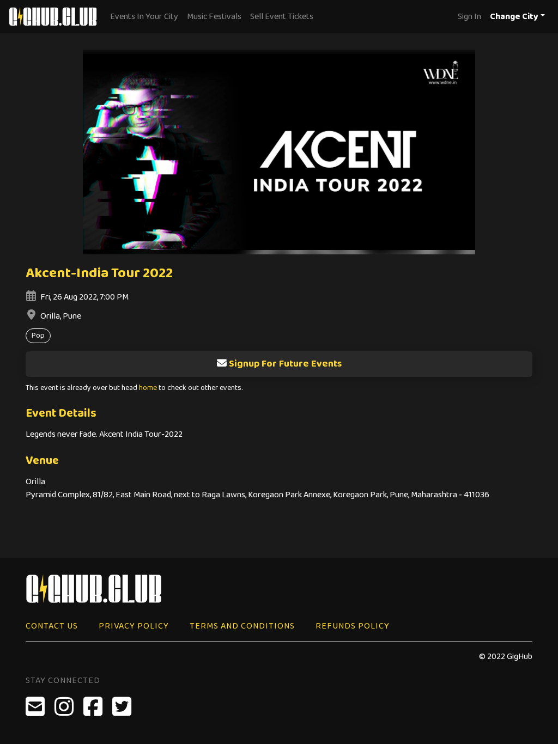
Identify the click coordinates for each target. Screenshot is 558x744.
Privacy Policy (134, 626)
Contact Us (52, 626)
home (148, 388)
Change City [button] (514, 17)
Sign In (469, 17)
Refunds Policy (353, 626)
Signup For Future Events (285, 364)
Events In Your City (144, 17)
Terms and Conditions (242, 626)
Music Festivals (214, 17)
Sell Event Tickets (281, 17)
